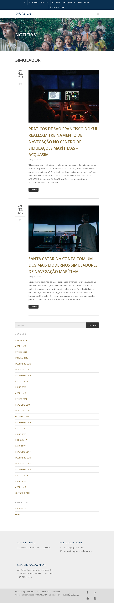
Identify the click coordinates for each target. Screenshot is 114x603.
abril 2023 (20, 346)
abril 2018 (20, 393)
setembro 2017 (23, 422)
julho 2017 (20, 434)
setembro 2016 (23, 469)
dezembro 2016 (23, 457)
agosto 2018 (21, 381)
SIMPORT (44, 3)
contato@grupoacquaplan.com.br (78, 551)
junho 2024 (21, 340)
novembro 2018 (23, 369)
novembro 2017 (23, 410)
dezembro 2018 (23, 363)
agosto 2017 (21, 428)
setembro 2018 (23, 375)
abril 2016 (20, 487)
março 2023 (21, 352)
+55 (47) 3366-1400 (75, 547)
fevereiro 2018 (22, 404)
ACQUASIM (56, 3)
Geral (38, 160)
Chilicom (73, 595)
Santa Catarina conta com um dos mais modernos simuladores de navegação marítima (63, 265)
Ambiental (21, 508)
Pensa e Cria (41, 595)
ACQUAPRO (33, 3)
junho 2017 (21, 440)
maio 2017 (20, 446)
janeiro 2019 (21, 357)
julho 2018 (20, 387)
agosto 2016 (21, 475)
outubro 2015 (22, 493)
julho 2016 (20, 481)
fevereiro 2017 (22, 452)
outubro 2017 (22, 416)
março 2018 (21, 399)
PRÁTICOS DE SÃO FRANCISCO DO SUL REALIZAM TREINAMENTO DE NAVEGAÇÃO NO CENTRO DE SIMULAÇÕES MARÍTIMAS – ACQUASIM (63, 141)
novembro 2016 (23, 463)
